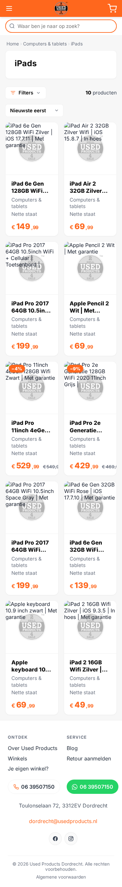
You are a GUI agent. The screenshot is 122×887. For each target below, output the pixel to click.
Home (13, 43)
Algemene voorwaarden (61, 877)
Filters (26, 93)
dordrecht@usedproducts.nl (63, 821)
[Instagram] (70, 838)
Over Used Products (32, 748)
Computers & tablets (45, 43)
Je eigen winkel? (28, 768)
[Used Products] (61, 8)
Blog (72, 748)
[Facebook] (55, 838)
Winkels (17, 758)
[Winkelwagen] (112, 8)
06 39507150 (38, 786)
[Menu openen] (9, 8)
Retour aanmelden (89, 758)
